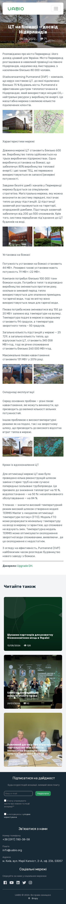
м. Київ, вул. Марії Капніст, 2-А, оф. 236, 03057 (33, 861)
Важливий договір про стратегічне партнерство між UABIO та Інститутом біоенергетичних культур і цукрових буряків (31, 749)
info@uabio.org (12, 850)
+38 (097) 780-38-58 (16, 839)
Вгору (34, 898)
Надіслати (43, 793)
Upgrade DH (24, 565)
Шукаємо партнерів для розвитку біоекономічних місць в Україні (30, 636)
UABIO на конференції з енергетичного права (23, 694)
